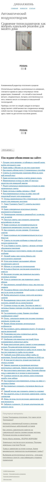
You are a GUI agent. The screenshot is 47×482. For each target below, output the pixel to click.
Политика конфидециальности (11, 476)
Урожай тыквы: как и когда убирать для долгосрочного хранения (18, 257)
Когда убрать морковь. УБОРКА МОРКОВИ (20, 439)
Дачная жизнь (23, 4)
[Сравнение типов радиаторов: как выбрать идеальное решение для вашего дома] (23, 40)
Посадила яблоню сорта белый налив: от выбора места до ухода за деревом (22, 291)
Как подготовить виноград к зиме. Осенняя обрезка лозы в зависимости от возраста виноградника (23, 371)
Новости (23, 8)
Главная (14, 8)
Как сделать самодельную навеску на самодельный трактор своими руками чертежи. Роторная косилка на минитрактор (22, 432)
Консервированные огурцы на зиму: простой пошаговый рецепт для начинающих (20, 194)
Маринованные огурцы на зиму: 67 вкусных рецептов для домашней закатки (19, 181)
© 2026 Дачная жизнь (9, 471)
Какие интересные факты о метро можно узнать (22, 178)
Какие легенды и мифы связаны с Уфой (19, 191)
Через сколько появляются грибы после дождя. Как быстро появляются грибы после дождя (23, 350)
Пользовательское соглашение (17, 474)
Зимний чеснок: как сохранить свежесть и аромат (24, 391)
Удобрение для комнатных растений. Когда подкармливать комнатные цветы (20, 340)
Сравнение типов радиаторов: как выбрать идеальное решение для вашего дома (23, 26)
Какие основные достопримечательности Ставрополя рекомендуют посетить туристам (19, 226)
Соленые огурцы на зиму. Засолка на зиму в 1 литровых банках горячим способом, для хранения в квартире (22, 308)
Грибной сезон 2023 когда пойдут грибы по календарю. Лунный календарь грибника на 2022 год (22, 356)
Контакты (5, 474)
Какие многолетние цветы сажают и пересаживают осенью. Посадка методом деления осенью (23, 345)
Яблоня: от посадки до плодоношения (19, 266)
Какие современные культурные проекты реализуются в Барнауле (19, 210)
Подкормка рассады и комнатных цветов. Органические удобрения (19, 335)
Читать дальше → (7, 150)
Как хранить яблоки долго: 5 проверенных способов (24, 170)
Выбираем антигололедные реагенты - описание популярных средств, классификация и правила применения (23, 457)
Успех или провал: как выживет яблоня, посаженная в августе (18, 262)
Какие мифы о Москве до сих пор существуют (21, 167)
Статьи (32, 8)
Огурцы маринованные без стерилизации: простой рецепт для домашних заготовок (23, 200)
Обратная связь (7, 479)
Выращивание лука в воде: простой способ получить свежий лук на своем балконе (20, 301)
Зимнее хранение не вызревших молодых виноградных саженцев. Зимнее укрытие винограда (22, 366)
